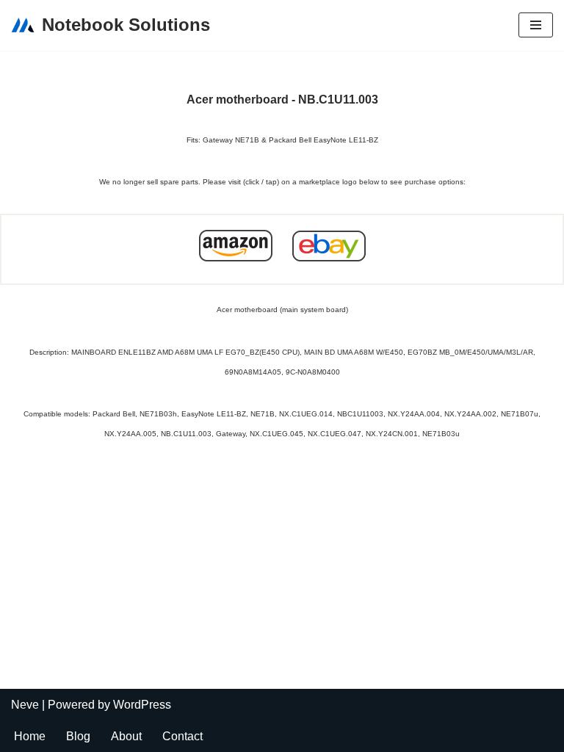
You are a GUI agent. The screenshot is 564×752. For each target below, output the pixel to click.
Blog (78, 736)
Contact (182, 736)
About (126, 736)
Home (30, 736)
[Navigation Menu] (535, 24)
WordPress (142, 704)
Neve (25, 704)
